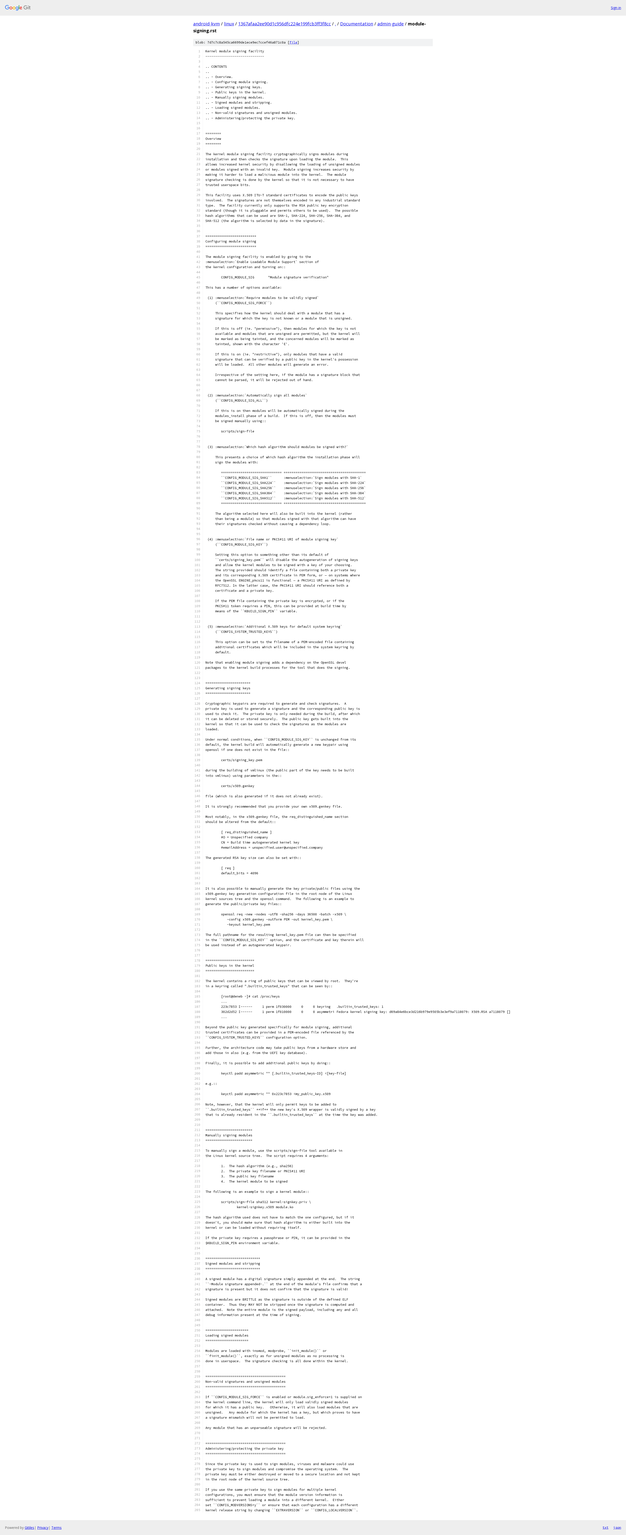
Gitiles (29, 1527)
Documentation (356, 24)
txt (605, 1527)
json (617, 1527)
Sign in (616, 7)
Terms (56, 1527)
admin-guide (390, 24)
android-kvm (206, 24)
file (293, 42)
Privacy (42, 1527)
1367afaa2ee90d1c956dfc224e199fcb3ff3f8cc (284, 24)
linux (229, 24)
